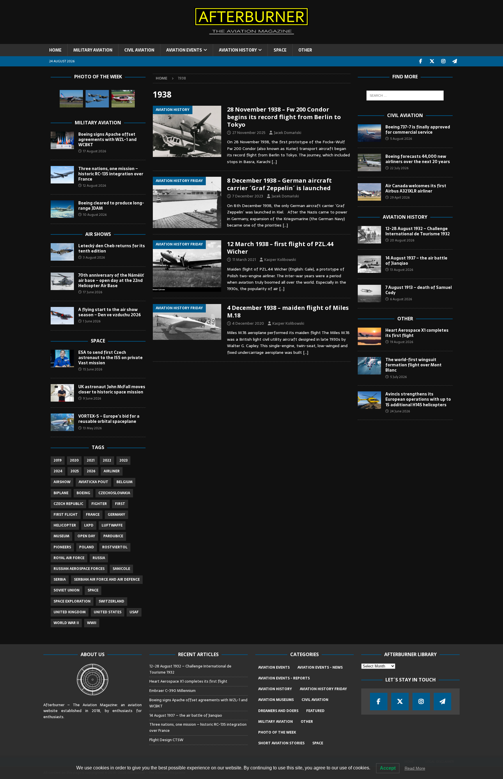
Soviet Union (66, 590)
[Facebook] (421, 61)
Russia (99, 558)
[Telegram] (455, 61)
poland (86, 547)
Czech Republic (68, 504)
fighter (99, 504)
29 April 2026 (400, 197)
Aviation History (405, 217)
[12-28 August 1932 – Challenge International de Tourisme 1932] (369, 234)
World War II (66, 623)
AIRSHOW (62, 482)
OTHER (305, 50)
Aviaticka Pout (93, 482)
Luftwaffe (112, 525)
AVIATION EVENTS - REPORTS (284, 678)
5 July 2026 (398, 376)
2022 (107, 460)
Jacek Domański (287, 133)
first (120, 504)
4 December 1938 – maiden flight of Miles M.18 (288, 311)
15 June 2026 (92, 369)
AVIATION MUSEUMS (276, 700)
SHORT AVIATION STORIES (281, 743)
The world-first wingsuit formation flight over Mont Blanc (413, 364)
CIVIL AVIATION (139, 50)
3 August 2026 (94, 257)
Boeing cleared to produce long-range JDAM (111, 205)
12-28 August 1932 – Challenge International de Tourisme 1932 (417, 231)
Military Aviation (98, 122)
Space (98, 341)
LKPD (88, 525)
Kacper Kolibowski (280, 260)
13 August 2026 (401, 269)
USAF (134, 612)
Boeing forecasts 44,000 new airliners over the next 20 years (417, 159)
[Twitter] (432, 61)
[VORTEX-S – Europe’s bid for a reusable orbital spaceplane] (62, 422)
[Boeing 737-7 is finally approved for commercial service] (369, 133)
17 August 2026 (94, 151)
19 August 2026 (401, 342)
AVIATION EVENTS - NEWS (320, 667)
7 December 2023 (247, 196)
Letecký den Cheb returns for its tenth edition (111, 248)
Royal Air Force (69, 558)
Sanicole (121, 569)
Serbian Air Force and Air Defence (107, 579)
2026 (91, 471)
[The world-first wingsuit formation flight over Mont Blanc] (369, 366)
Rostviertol (114, 547)
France (93, 514)
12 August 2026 (94, 185)
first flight (66, 514)
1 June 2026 (91, 321)
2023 (123, 460)
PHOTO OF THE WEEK (277, 732)
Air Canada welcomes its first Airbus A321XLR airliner (415, 188)
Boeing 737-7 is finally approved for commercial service (417, 129)
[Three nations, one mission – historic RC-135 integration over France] (62, 174)
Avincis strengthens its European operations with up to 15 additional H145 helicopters (418, 399)
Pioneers (62, 547)
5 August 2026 (401, 138)
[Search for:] (405, 95)
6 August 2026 (401, 299)
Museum (61, 536)
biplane (61, 493)
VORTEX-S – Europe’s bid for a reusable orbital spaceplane (108, 419)
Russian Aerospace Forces (79, 569)
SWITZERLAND (111, 601)
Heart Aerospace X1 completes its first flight (417, 333)
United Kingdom (70, 612)
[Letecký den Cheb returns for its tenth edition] (62, 252)
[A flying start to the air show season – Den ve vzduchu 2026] (62, 315)
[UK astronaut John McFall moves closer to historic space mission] (62, 393)
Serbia (60, 579)
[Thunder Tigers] (97, 98)
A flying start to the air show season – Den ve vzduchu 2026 (109, 312)
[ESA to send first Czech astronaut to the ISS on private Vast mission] (62, 358)
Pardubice (113, 536)
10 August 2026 (95, 214)
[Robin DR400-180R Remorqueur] (123, 98)
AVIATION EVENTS (184, 50)
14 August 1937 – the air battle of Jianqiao (416, 260)
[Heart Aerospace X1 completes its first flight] (369, 336)
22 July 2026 (399, 168)
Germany (116, 514)
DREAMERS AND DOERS (278, 711)
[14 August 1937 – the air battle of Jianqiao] (369, 264)
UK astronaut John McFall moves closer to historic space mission (111, 389)
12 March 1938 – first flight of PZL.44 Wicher (280, 247)
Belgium (124, 482)
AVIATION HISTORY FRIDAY (323, 689)
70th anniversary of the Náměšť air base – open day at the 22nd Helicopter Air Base (111, 280)
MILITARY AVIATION (92, 50)
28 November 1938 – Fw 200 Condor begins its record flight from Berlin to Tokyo (284, 116)
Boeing (83, 493)
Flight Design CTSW (166, 740)
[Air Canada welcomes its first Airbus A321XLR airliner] (369, 192)
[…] (274, 161)
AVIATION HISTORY (238, 50)
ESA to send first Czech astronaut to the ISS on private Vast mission (110, 357)
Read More (415, 768)
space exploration (72, 601)
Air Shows (98, 234)
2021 (91, 460)
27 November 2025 (248, 133)
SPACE (280, 50)
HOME (55, 50)
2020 (74, 460)
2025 (74, 471)
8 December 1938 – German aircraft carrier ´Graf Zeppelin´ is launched (279, 184)
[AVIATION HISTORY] (187, 131)
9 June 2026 (92, 398)
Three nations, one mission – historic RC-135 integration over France (110, 173)
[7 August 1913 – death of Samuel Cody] (369, 293)
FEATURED (315, 711)
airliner (112, 471)
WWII (91, 623)
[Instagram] (443, 61)
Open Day (86, 536)
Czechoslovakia (114, 493)
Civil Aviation (405, 115)
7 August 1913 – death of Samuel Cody (418, 290)
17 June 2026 (92, 292)
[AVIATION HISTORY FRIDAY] (187, 202)
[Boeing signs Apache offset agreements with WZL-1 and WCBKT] (62, 140)
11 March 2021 (244, 260)
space (93, 590)
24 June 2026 (400, 411)
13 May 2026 (92, 428)
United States (107, 612)
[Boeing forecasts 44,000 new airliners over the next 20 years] (369, 162)
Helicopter (65, 525)
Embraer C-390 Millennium (172, 691)
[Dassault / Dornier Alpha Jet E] (71, 98)
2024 (58, 471)
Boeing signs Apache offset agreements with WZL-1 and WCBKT (107, 139)
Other (405, 318)
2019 (58, 460)
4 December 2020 (248, 323)
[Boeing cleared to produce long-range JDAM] (62, 209)
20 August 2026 (402, 240)
